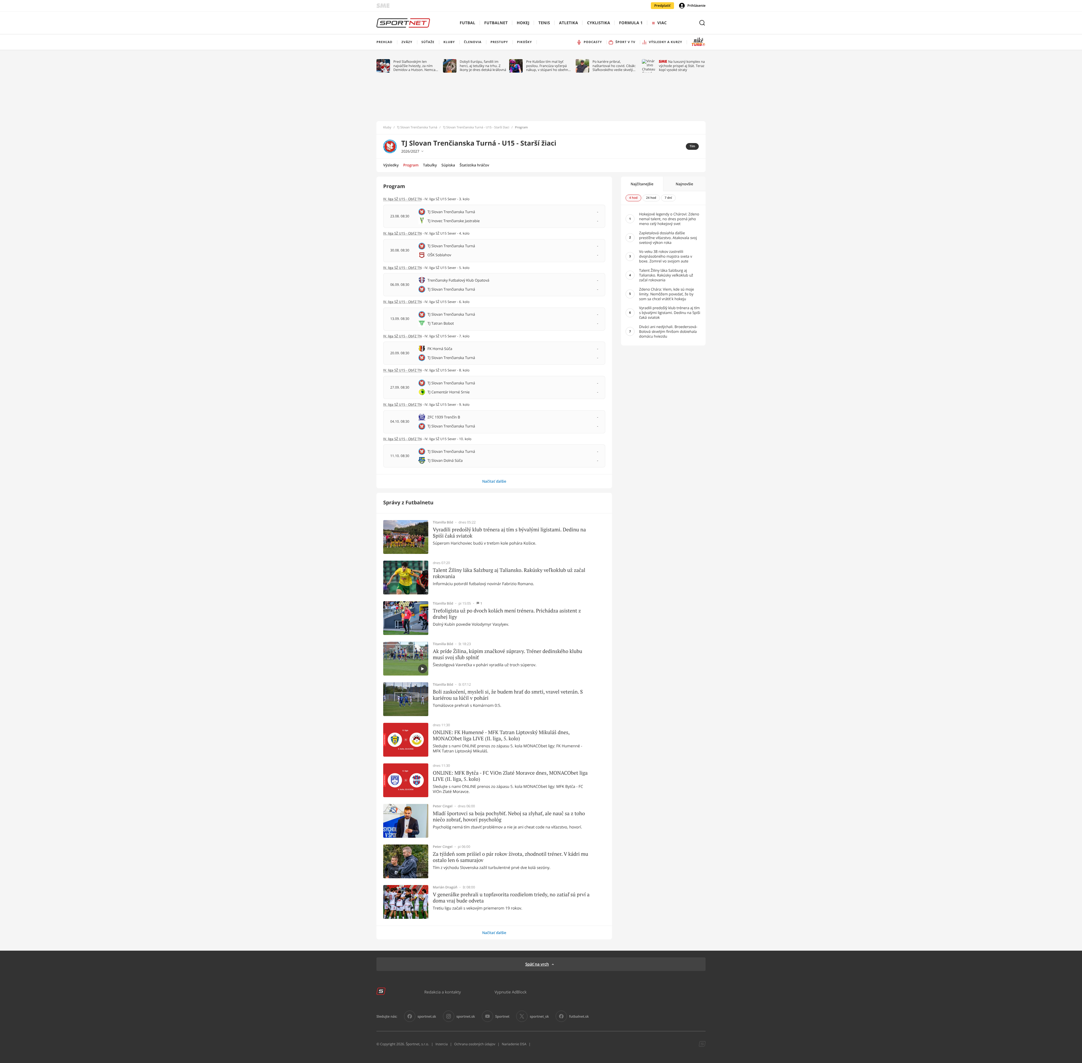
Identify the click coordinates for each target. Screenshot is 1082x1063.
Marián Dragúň (445, 887)
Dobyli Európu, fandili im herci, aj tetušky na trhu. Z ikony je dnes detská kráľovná (483, 66)
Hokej (523, 23)
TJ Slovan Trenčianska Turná (417, 128)
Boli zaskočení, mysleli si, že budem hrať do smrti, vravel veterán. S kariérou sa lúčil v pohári (508, 695)
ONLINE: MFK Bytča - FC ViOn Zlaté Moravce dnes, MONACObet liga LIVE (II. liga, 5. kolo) (510, 776)
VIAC (662, 23)
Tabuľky (430, 165)
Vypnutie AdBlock (511, 992)
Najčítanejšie (642, 183)
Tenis (544, 23)
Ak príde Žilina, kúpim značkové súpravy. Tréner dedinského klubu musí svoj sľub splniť (507, 654)
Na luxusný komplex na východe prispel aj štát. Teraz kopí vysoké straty (682, 66)
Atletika (568, 23)
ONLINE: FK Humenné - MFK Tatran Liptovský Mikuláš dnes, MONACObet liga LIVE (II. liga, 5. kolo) (501, 735)
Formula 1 (631, 23)
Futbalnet (496, 23)
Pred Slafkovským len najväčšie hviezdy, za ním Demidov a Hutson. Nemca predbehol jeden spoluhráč (414, 66)
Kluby (387, 128)
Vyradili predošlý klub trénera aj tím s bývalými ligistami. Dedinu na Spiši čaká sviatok (509, 533)
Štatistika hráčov (474, 165)
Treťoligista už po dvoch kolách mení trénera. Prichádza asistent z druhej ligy (507, 614)
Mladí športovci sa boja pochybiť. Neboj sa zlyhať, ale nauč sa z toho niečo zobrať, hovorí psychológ (509, 816)
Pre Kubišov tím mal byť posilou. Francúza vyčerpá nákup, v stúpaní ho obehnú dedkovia (548, 66)
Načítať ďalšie (494, 481)
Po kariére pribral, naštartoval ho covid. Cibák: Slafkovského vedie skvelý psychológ (614, 66)
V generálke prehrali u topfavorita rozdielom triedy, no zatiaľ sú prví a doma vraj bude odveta (511, 898)
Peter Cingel (443, 806)
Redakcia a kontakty (442, 992)
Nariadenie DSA (514, 1044)
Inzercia (441, 1044)
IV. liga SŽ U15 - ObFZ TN (402, 199)
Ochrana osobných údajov (474, 1044)
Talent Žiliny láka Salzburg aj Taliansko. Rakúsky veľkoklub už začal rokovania (509, 573)
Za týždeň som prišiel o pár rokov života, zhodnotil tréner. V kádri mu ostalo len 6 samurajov (510, 857)
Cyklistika (598, 23)
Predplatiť (662, 5)
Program (410, 165)
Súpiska (448, 165)
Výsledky (391, 165)
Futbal (467, 23)
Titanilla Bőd (443, 522)
